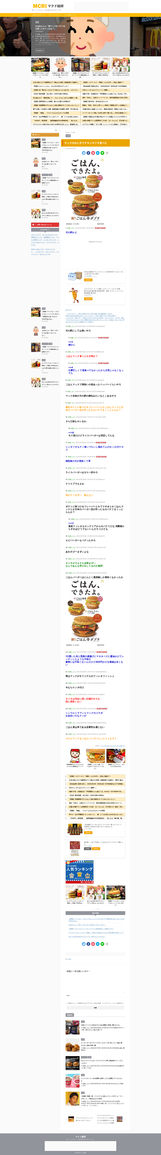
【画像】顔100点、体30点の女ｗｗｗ (93, 98)
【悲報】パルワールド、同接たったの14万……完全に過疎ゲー (100, 82)
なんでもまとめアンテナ (50, 235)
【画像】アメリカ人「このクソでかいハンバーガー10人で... (40, 75)
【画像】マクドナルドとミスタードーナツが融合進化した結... (80, 75)
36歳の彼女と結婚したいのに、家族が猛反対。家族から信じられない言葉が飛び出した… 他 (106, 105)
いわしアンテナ (50, 252)
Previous (33, 36)
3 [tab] (96, 772)
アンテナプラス (51, 242)
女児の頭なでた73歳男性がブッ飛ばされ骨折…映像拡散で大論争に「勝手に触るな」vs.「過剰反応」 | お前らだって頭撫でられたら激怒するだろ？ (56, 82)
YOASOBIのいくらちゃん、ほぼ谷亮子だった (82, 818)
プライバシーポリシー (54, 15)
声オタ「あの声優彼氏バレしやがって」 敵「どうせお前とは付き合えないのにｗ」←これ (56, 111)
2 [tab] (94, 772)
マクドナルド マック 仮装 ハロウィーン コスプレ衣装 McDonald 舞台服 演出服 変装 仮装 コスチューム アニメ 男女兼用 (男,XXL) (103, 291)
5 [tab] (100, 772)
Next (128, 36)
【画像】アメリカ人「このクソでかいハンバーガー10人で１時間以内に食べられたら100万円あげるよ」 (96, 920)
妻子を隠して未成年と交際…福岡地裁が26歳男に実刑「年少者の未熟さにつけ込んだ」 (56, 105)
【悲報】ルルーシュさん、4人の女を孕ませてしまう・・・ (50, 85)
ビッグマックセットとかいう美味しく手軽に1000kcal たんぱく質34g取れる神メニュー (96, 933)
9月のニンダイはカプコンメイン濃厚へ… (94, 89)
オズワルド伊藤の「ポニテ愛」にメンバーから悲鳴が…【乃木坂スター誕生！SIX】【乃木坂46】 (106, 118)
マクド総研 (80, 1136)
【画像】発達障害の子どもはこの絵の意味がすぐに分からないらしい (53, 102)
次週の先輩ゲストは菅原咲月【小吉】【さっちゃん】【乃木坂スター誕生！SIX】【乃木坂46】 (106, 115)
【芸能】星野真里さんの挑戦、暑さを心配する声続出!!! (49, 98)
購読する (37, 135)
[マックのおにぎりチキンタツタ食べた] (98, 153)
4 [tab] (98, 772)
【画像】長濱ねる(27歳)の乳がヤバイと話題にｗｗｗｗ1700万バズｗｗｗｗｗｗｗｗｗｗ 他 (106, 111)
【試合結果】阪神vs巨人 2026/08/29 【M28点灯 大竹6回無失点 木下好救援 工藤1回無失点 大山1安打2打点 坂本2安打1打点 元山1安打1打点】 (106, 85)
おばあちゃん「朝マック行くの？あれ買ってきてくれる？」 (60, 75)
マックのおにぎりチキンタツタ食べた (113, 746)
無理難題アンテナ (49, 237)
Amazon (88, 280)
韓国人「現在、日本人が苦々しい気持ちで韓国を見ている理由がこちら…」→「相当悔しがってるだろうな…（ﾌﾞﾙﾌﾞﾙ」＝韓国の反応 (106, 102)
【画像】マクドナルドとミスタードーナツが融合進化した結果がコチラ (91, 929)
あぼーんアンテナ (45, 254)
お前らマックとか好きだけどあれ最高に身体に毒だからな (100, 1025)
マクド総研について (70, 15)
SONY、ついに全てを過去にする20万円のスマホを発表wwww (87, 815)
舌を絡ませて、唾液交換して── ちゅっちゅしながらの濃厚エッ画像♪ (53, 95)
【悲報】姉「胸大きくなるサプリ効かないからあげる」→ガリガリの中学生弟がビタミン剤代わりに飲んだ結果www (56, 89)
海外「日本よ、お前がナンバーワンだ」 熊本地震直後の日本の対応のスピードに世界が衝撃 (106, 95)
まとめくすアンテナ (50, 240)
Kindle (88, 848)
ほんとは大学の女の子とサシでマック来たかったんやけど (87, 936)
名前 (68, 995)
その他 (69, 959)
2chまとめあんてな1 (37, 249)
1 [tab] (92, 772)
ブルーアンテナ (36, 235)
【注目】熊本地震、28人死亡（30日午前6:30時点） (48, 92)
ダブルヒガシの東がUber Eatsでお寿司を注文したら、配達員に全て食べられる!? (56, 118)
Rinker (90, 275)
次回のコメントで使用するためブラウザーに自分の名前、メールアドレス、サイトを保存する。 (96, 1003)
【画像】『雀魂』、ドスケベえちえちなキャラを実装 (48, 108)
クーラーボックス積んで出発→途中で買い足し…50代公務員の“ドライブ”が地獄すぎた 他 (106, 108)
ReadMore (39, 50)
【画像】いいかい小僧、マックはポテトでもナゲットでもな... (75, 766)
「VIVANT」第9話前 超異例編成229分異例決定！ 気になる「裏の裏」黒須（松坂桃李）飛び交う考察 (56, 115)
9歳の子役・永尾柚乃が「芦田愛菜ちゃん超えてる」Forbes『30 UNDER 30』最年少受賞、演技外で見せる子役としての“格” (106, 92)
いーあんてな (39, 252)
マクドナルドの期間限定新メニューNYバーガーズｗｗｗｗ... (115, 766)
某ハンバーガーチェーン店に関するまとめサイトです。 (80, 1139)
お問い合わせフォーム (39, 15)
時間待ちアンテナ (36, 237)
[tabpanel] (40, 68)
